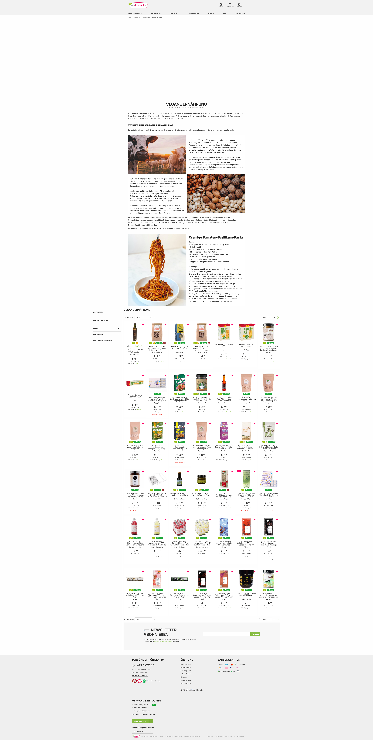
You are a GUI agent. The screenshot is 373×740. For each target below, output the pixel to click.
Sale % (211, 13)
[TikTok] (187, 690)
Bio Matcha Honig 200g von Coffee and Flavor (201, 494)
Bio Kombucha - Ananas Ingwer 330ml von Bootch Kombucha (157, 543)
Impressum (144, 736)
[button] (143, 325)
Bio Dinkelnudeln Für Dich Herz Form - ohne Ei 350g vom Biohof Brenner (157, 349)
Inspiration (240, 13)
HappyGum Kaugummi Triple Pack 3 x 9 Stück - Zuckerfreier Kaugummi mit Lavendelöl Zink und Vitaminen (268, 497)
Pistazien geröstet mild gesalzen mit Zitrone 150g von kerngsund (269, 399)
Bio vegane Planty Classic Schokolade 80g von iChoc (224, 543)
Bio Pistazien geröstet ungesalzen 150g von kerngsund (135, 447)
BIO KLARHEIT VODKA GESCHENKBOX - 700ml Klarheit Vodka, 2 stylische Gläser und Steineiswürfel (157, 496)
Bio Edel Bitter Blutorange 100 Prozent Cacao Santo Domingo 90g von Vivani (157, 596)
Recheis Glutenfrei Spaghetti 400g (135, 396)
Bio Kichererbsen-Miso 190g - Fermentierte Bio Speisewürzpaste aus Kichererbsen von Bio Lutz (268, 350)
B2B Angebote (185, 671)
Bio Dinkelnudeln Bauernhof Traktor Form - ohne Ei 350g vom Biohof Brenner (202, 349)
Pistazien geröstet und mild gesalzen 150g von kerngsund (246, 399)
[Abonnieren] (255, 634)
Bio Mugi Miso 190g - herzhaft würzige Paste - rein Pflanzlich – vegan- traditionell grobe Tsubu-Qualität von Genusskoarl (202, 401)
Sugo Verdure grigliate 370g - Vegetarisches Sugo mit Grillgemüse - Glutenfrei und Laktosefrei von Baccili (135, 496)
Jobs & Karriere (186, 674)
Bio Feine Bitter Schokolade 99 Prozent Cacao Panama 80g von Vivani (202, 596)
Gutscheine (155, 13)
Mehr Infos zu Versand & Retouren (143, 714)
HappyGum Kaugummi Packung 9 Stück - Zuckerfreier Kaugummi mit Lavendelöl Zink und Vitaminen (157, 400)
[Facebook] (181, 690)
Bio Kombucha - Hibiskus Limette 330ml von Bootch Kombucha (135, 543)
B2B (224, 13)
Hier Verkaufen (185, 683)
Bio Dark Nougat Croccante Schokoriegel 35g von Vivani (179, 595)
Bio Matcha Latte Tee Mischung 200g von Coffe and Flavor (246, 495)
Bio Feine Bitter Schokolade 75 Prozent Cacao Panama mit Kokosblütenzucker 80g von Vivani (246, 545)
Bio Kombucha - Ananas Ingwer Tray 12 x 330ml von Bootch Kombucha (202, 544)
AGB (161, 736)
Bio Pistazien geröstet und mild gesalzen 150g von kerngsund (201, 447)
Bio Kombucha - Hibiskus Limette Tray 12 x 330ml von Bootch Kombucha (179, 544)
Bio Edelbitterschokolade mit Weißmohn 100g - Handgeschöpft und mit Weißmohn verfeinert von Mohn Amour (224, 497)
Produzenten (193, 13)
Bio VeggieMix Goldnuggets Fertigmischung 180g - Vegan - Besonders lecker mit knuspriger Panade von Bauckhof (179, 449)
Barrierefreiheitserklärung (192, 736)
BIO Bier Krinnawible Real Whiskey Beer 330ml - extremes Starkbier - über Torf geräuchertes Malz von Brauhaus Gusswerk (224, 401)
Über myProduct (186, 664)
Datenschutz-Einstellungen (173, 736)
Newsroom (184, 677)
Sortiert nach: (129, 317)
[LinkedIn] (197, 690)
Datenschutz (154, 736)
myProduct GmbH (223, 736)
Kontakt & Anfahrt (186, 680)
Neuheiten (174, 13)
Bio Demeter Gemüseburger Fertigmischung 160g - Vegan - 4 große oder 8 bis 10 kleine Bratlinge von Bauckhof (157, 449)
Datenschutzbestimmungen (163, 641)
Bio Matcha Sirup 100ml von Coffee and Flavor (179, 494)
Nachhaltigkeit (185, 668)
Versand (139, 363)
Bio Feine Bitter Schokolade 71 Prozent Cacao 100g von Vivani (224, 595)
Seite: (264, 317)
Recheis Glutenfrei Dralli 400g (224, 345)
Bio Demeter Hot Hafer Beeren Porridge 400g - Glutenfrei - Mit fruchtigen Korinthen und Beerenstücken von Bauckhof (224, 449)
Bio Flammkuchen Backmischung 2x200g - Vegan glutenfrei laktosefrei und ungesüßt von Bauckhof (179, 400)
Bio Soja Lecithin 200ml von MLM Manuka (246, 594)
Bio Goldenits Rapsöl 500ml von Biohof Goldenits (135, 351)
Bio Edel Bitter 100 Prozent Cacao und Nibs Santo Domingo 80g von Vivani (269, 544)
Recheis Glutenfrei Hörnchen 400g (246, 345)
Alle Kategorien (135, 13)
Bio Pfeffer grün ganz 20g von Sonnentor (179, 347)
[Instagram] (184, 690)
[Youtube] (190, 690)
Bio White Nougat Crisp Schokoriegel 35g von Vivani (135, 595)
